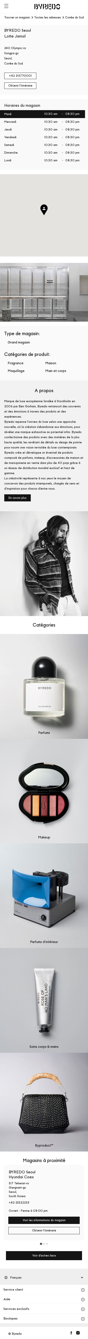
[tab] (41, 1244)
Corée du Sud (74, 17)
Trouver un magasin (17, 17)
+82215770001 (20, 76)
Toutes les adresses (47, 17)
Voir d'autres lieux (44, 1255)
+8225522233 (19, 1202)
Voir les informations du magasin (44, 1220)
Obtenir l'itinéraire (20, 85)
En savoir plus (17, 498)
